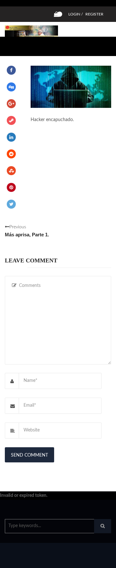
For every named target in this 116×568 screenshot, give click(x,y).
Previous (27, 231)
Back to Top (89, 560)
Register (94, 14)
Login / (75, 14)
